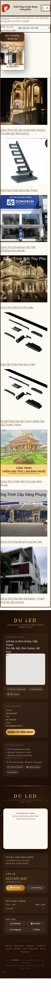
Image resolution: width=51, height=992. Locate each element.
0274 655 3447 (11, 713)
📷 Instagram (15, 930)
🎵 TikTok (36, 930)
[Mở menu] (43, 8)
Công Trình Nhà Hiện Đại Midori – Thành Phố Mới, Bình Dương (23, 600)
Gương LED (25, 952)
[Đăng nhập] (47, 8)
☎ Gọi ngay (15, 887)
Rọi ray (43, 949)
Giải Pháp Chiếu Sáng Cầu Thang (19, 190)
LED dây (17, 949)
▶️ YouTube (35, 923)
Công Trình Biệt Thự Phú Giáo (17, 307)
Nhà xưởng (33, 949)
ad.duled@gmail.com (14, 726)
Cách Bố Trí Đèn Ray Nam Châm (18, 364)
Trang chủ (5, 17)
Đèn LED (8, 946)
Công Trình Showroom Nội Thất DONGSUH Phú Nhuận (18, 248)
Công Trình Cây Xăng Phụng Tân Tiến (21, 541)
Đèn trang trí (19, 946)
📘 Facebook (15, 923)
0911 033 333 (11, 719)
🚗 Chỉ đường (35, 888)
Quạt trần (30, 946)
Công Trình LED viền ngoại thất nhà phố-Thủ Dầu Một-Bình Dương (23, 131)
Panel (25, 949)
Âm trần (8, 949)
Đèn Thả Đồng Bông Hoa (12, 37)
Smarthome (41, 946)
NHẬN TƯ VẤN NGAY (20, 732)
